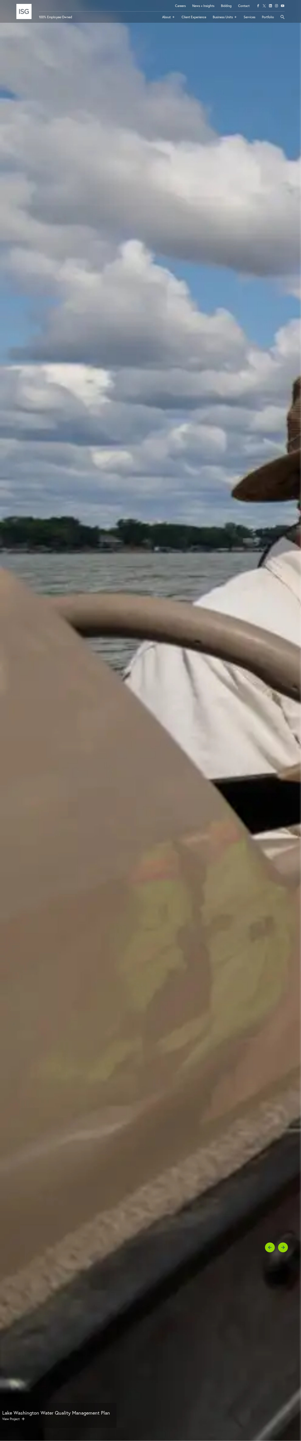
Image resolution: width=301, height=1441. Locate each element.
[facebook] (258, 6)
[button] (168, 19)
